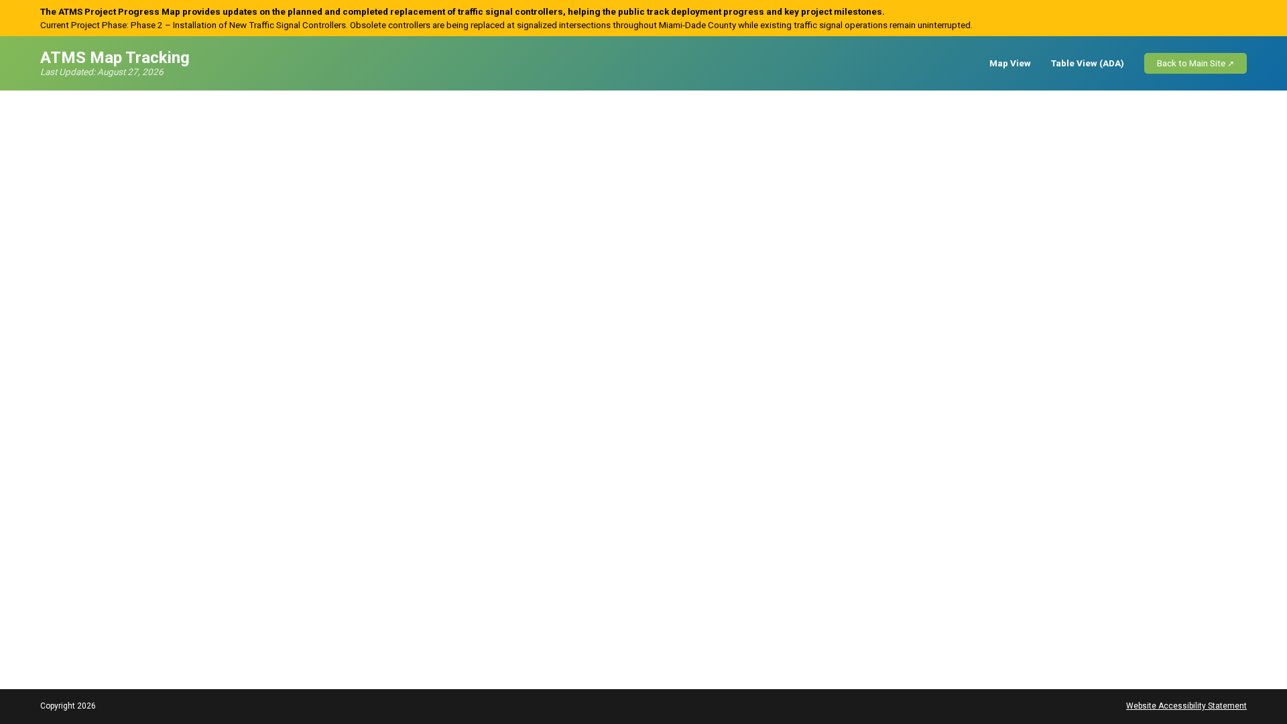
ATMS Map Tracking (115, 58)
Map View (1010, 63)
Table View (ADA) (1087, 63)
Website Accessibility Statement (1186, 706)
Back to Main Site (1191, 63)
